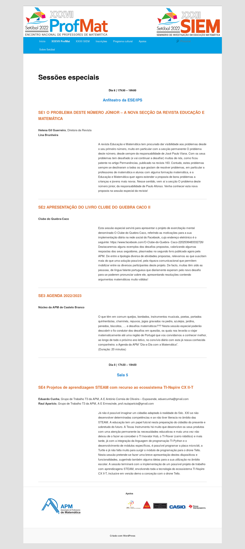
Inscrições (101, 41)
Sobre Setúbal (47, 49)
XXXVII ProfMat (60, 41)
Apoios (142, 41)
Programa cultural (123, 41)
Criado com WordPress (122, 535)
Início (42, 41)
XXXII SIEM (83, 41)
